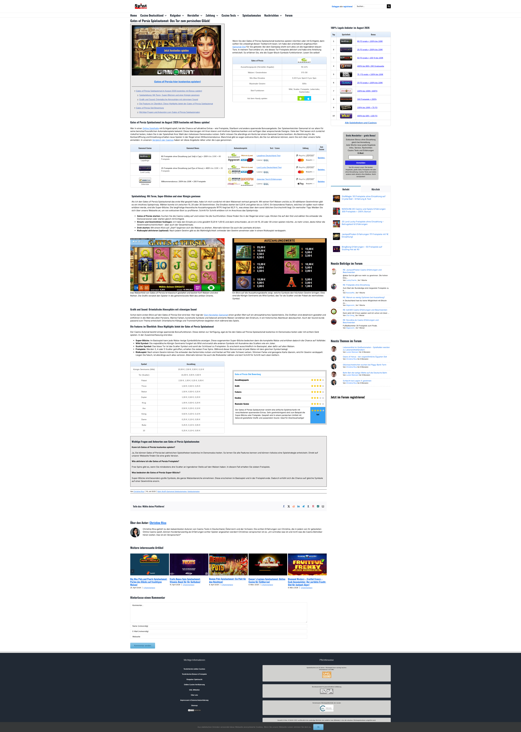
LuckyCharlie (351, 280)
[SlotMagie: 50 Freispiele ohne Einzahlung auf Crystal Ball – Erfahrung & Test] (336, 196)
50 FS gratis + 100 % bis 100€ (370, 58)
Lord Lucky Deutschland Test (269, 167)
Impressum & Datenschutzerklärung (194, 700)
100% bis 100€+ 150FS (367, 91)
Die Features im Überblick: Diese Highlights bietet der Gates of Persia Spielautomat (176, 103)
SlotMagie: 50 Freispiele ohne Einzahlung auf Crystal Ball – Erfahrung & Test (363, 197)
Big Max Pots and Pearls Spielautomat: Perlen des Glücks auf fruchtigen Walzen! (148, 581)
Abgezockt (350, 305)
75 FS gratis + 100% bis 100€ (370, 74)
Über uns (194, 695)
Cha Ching (350, 315)
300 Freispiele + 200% (367, 99)
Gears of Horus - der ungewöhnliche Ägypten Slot (365, 356)
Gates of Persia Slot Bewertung (150, 108)
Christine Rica (139, 491)
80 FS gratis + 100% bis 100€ (370, 41)
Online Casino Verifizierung (194, 685)
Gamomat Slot (239, 46)
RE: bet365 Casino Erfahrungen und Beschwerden (365, 310)
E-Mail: (361, 153)
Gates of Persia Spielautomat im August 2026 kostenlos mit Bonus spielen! (169, 91)
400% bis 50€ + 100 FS (367, 116)
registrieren (347, 6)
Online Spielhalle (151, 128)
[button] (132, 571)
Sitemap (194, 705)
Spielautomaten (194, 491)
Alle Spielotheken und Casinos (361, 123)
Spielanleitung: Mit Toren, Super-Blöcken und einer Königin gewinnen (169, 95)
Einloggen (335, 6)
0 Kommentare (149, 588)
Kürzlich (376, 189)
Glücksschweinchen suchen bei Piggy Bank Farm (364, 364)
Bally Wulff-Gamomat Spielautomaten (172, 491)
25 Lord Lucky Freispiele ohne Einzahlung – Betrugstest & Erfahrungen (363, 222)
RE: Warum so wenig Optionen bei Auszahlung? (364, 297)
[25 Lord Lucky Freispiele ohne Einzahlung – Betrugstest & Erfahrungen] (336, 221)
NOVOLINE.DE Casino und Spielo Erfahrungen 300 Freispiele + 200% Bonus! (364, 210)
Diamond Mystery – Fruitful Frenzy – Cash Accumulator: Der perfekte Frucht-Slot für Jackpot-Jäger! (307, 581)
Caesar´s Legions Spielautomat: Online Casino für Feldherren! (267, 580)
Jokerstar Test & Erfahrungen (269, 179)
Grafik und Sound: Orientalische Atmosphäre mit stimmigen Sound (168, 99)
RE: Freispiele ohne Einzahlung (356, 285)
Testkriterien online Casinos (194, 669)
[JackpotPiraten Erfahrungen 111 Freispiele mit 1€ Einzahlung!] (336, 234)
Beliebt (345, 189)
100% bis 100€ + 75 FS (367, 107)
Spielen (321, 181)
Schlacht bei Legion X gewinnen (357, 381)
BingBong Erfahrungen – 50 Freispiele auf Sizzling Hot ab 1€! (362, 248)
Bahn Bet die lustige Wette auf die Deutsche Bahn (365, 372)
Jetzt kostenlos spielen (176, 50)
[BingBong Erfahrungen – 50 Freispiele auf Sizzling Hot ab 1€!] (336, 247)
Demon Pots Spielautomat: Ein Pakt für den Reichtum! (227, 580)
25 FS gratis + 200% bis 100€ (370, 49)
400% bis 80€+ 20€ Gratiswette (370, 66)
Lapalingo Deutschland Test (268, 155)
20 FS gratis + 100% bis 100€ (370, 83)
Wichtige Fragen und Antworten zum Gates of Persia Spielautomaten (169, 112)
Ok (318, 727)
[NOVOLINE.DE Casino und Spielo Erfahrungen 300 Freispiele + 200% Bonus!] (336, 209)
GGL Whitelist (194, 690)
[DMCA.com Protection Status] (194, 710)
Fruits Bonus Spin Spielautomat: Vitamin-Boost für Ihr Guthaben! (185, 580)
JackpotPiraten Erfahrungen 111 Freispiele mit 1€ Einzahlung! (365, 235)
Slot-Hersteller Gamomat (216, 315)
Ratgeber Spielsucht (194, 679)
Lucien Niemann (352, 352)
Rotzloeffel (350, 293)
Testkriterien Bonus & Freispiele (194, 674)
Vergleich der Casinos (163, 140)
